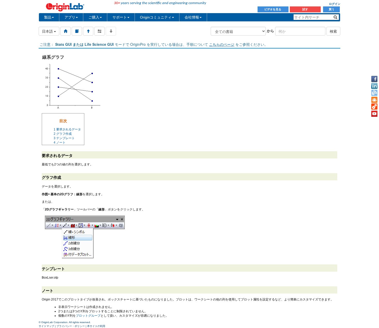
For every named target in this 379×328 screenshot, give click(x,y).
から (270, 30)
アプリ (69, 17)
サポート (119, 17)
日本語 (48, 31)
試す (305, 9)
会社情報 (192, 17)
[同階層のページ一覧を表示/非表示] (99, 31)
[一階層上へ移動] (88, 31)
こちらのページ (221, 44)
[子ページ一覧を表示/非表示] (111, 31)
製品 (47, 17)
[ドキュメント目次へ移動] (65, 31)
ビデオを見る (273, 9)
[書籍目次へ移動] (77, 31)
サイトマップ (46, 326)
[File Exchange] (374, 106)
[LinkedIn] (374, 86)
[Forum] (374, 99)
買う (331, 9)
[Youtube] (374, 113)
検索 (333, 31)
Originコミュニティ (155, 17)
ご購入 (93, 17)
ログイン (334, 3)
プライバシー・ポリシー (70, 326)
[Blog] (374, 93)
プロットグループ (88, 315)
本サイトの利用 (96, 326)
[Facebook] (374, 79)
